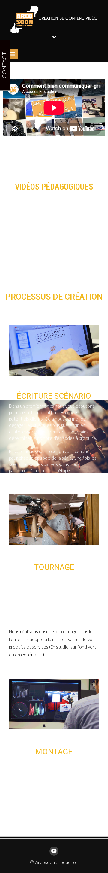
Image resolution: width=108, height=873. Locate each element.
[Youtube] (54, 851)
